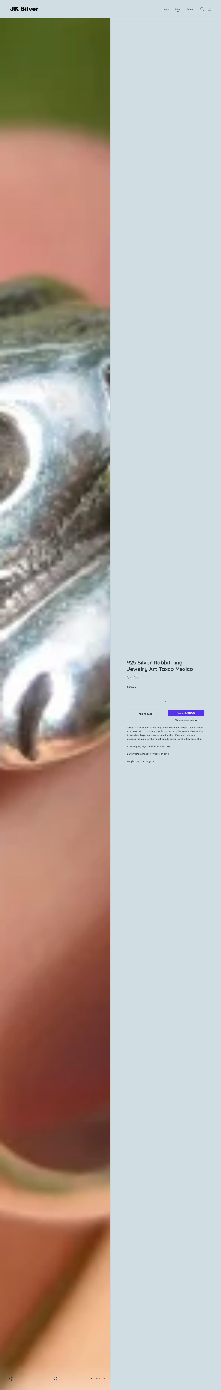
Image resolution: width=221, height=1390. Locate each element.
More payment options (186, 720)
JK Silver (135, 677)
